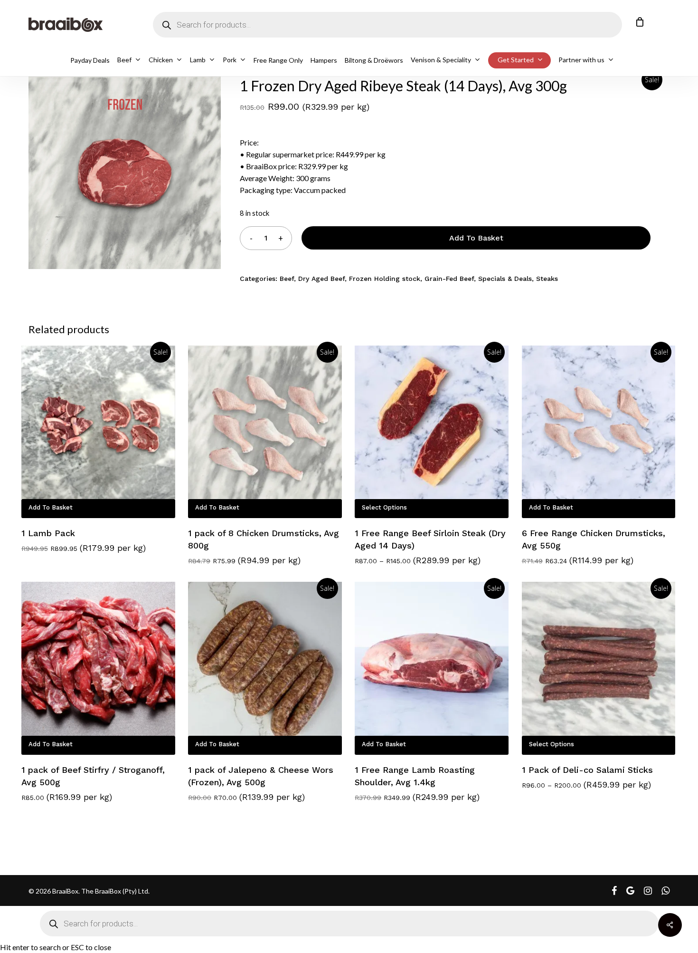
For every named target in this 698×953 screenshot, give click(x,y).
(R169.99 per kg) (79, 797)
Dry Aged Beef (321, 278)
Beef (287, 278)
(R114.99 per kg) (601, 560)
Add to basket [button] (50, 507)
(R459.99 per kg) (617, 784)
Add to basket (476, 237)
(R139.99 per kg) (272, 797)
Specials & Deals (505, 278)
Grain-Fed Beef (449, 278)
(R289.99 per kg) (447, 560)
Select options (384, 507)
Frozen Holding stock (384, 278)
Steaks (547, 278)
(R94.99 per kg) (269, 560)
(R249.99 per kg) (446, 797)
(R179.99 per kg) (113, 548)
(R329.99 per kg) (335, 107)
